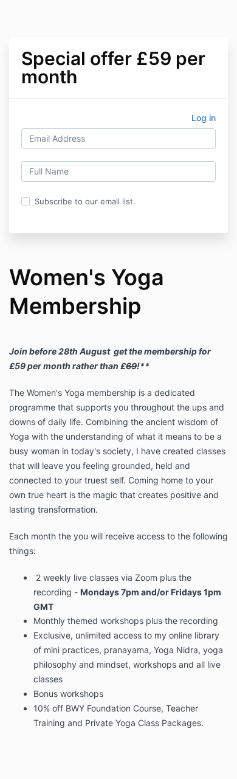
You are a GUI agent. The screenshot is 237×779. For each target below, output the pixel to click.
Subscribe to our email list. (85, 201)
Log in (203, 118)
